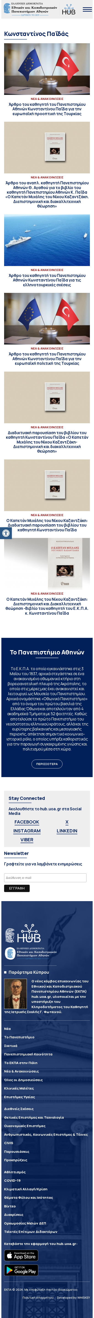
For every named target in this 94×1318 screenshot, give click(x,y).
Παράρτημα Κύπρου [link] (29, 972)
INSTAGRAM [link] (27, 831)
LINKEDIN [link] (67, 831)
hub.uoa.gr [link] (66, 1243)
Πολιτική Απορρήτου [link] (38, 1297)
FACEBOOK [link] (27, 822)
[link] (6, 533)
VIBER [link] (27, 839)
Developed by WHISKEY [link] (73, 1297)
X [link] (66, 822)
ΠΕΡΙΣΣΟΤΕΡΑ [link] (47, 764)
